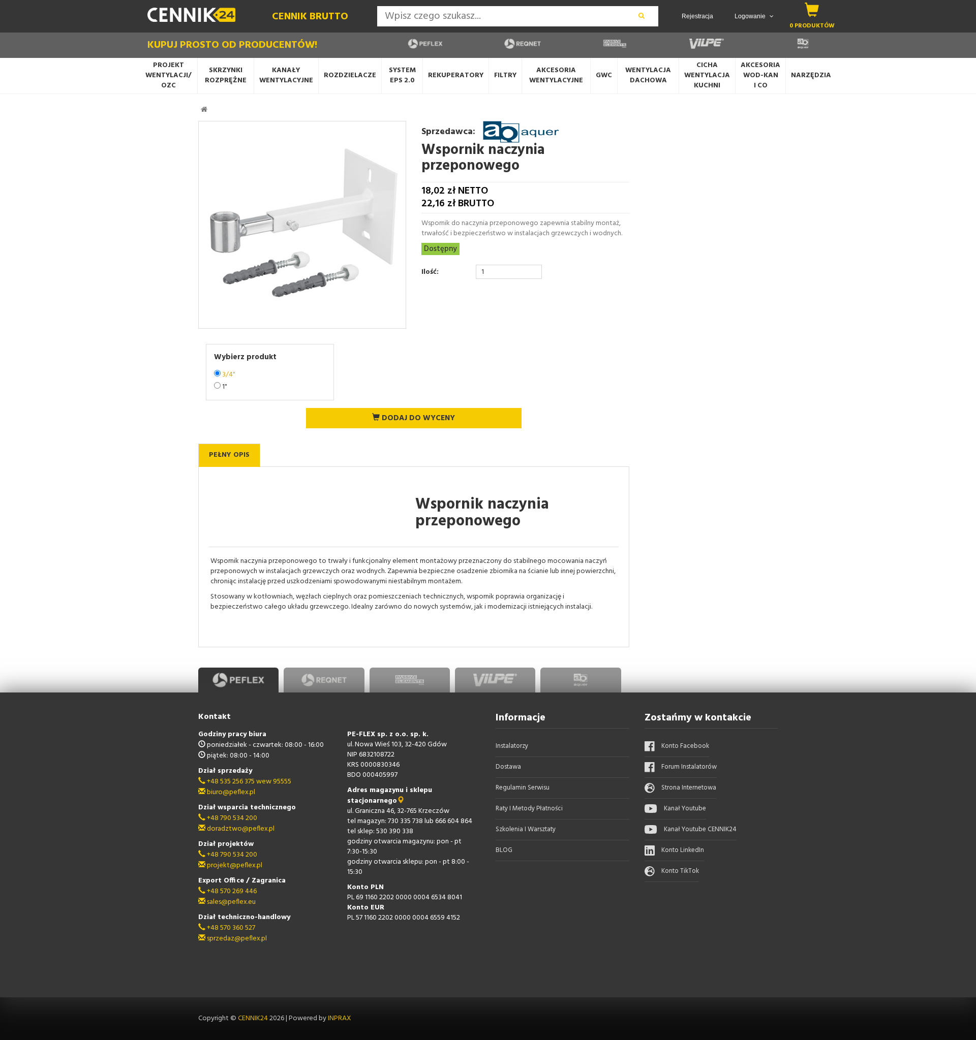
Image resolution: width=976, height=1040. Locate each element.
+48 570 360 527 (230, 928)
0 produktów (812, 25)
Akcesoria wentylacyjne (556, 75)
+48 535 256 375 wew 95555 (248, 781)
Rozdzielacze (350, 75)
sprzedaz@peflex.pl (236, 938)
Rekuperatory (455, 75)
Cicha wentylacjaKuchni (707, 75)
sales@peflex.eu (230, 902)
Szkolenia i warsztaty (526, 829)
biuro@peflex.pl (230, 792)
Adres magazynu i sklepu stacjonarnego (389, 795)
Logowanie (751, 16)
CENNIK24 (253, 1018)
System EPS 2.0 (402, 75)
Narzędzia (811, 75)
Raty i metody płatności (529, 808)
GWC (604, 75)
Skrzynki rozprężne (226, 75)
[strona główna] (204, 109)
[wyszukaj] (641, 16)
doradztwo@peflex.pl (239, 829)
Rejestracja (697, 16)
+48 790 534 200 (231, 818)
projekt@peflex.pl (233, 865)
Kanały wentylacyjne (286, 75)
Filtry (505, 75)
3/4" (228, 375)
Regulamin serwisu (523, 787)
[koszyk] (812, 9)
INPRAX (339, 1018)
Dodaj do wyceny (417, 418)
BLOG (504, 850)
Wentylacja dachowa (648, 75)
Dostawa (508, 767)
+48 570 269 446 (231, 891)
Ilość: (430, 272)
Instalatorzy (512, 746)
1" (224, 387)
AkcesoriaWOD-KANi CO (760, 75)
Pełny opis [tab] (229, 455)
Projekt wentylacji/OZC (168, 75)
